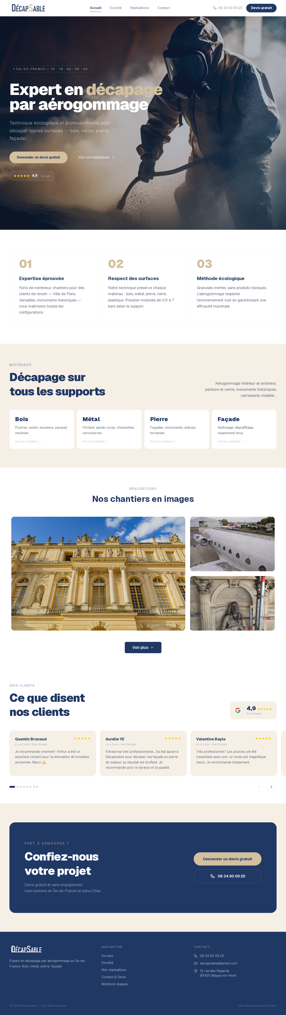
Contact (163, 8)
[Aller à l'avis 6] (31, 787)
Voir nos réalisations (94, 157)
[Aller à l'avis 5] (27, 787)
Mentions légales (115, 984)
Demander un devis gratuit (38, 157)
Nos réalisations (114, 970)
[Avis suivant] (271, 787)
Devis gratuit (261, 8)
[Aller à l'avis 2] (17, 787)
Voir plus (140, 647)
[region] (143, 761)
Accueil (95, 8)
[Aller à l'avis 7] (34, 787)
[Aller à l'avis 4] (24, 787)
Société (116, 8)
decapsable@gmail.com (218, 963)
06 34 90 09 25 (230, 8)
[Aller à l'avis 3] (21, 787)
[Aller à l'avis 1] (12, 787)
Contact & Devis (114, 977)
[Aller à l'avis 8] (37, 787)
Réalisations (139, 8)
